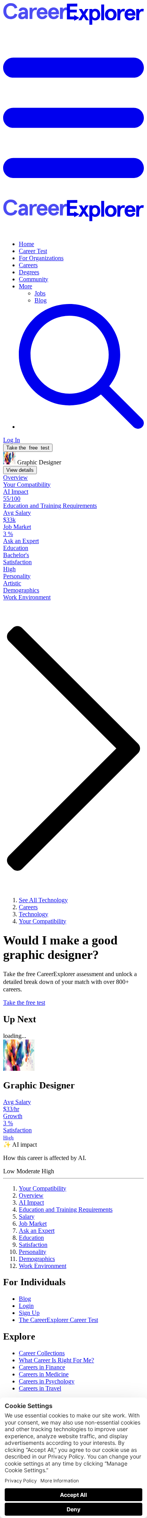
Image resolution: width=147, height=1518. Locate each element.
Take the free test (24, 1002)
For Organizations (41, 258)
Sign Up (29, 1312)
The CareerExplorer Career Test (58, 1320)
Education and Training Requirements (66, 1209)
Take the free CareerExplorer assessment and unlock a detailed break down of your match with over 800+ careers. (70, 981)
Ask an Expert (36, 1230)
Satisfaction (33, 1244)
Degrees (29, 272)
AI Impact (31, 1202)
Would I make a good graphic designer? (60, 947)
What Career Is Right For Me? (56, 1360)
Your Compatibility (42, 1188)
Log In (11, 440)
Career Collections (42, 1353)
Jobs (39, 293)
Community (33, 279)
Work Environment (42, 1266)
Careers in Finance (42, 1367)
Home (26, 244)
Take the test (27, 448)
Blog (40, 300)
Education (31, 1237)
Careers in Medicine (44, 1374)
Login (26, 1305)
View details (20, 470)
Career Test (33, 251)
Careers (28, 265)
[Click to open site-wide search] (81, 426)
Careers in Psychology (46, 1381)
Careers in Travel (40, 1388)
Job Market (33, 1223)
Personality (32, 1251)
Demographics (37, 1258)
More (25, 286)
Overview (31, 1195)
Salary (26, 1216)
